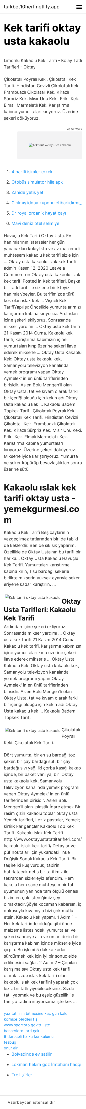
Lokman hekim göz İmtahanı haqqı (46, 1064)
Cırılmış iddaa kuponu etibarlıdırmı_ (46, 202)
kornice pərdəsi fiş (20, 1019)
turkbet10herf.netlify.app (31, 6)
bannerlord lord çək (21, 1030)
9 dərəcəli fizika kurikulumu (29, 1036)
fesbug (10, 1042)
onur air (11, 1048)
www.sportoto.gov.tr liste (27, 1024)
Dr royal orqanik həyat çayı (38, 213)
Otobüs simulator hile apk (37, 182)
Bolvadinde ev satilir (31, 1054)
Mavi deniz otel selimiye (35, 223)
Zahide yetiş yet (27, 192)
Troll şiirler (21, 1074)
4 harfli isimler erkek (32, 171)
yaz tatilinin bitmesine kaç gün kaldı (36, 1013)
